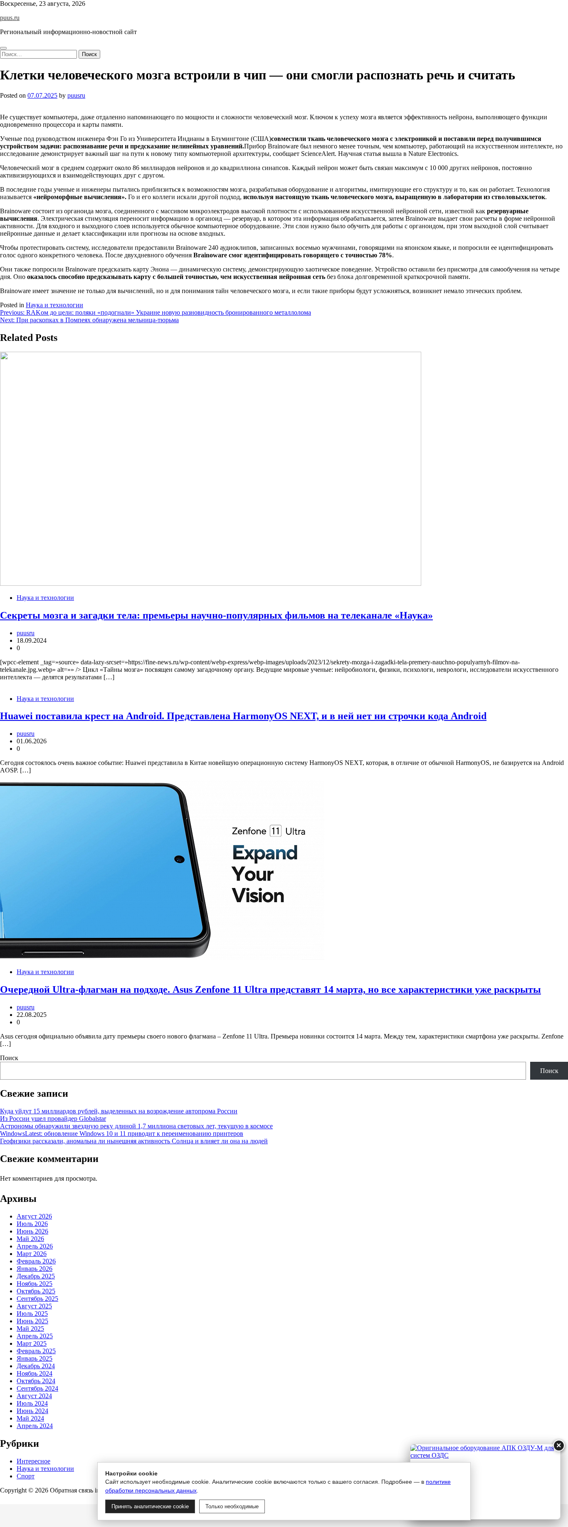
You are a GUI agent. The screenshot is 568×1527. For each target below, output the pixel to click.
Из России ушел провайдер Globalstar (53, 1118)
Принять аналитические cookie (150, 1506)
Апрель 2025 (35, 1336)
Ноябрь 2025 (34, 1283)
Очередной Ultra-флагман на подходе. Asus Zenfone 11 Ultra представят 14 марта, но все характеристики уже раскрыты (270, 989)
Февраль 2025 (36, 1350)
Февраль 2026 (36, 1261)
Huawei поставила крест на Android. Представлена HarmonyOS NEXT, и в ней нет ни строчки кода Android (243, 715)
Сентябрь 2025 (37, 1298)
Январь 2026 (34, 1268)
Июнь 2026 (32, 1231)
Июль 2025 (32, 1313)
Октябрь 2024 (36, 1380)
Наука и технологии (54, 304)
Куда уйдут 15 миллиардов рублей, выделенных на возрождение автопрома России (118, 1111)
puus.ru (10, 17)
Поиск (9, 1057)
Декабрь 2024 (36, 1365)
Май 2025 (30, 1328)
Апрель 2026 (35, 1246)
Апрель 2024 (35, 1425)
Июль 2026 (32, 1223)
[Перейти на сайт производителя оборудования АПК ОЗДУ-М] (485, 1481)
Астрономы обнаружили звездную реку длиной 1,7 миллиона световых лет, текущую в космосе (136, 1126)
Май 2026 (30, 1238)
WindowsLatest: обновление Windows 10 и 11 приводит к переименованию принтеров (121, 1133)
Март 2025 (32, 1343)
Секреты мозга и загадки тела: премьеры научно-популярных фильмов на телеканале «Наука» (216, 615)
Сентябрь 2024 (37, 1388)
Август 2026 (34, 1216)
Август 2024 (34, 1395)
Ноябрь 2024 (34, 1373)
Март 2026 (32, 1253)
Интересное (33, 1461)
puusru (76, 95)
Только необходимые (232, 1506)
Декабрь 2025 (36, 1276)
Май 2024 (30, 1418)
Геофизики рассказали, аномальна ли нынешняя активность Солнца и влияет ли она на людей (134, 1141)
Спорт (26, 1476)
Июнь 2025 (32, 1321)
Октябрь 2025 (36, 1291)
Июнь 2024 (32, 1410)
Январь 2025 (34, 1358)
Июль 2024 (32, 1403)
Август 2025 (34, 1306)
